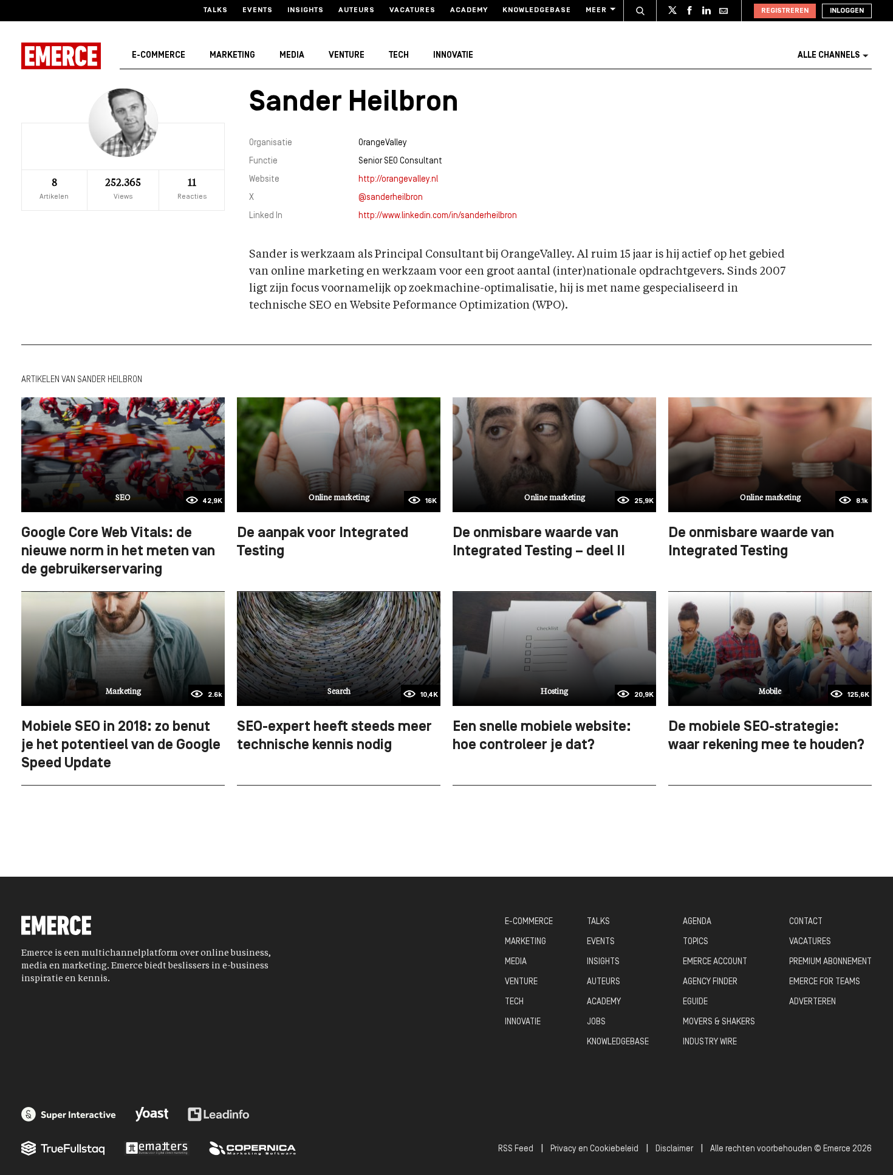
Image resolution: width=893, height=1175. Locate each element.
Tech (399, 55)
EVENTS (601, 942)
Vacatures (412, 10)
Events (257, 10)
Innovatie (453, 55)
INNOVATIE (523, 1022)
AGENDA (697, 922)
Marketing (232, 55)
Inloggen (847, 11)
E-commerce (158, 55)
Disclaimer (674, 1149)
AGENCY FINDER (710, 982)
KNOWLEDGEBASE (618, 1042)
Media (291, 55)
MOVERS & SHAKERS (719, 1022)
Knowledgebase (536, 10)
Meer (596, 10)
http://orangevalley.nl (398, 179)
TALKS (598, 922)
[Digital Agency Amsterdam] (68, 1114)
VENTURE (521, 982)
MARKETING (525, 942)
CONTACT (806, 922)
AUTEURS (603, 982)
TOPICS (695, 942)
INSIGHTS (603, 962)
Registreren (785, 11)
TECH (514, 1002)
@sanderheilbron (390, 197)
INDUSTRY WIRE (710, 1042)
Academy (469, 10)
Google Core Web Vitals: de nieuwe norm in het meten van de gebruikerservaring (118, 551)
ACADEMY (604, 1002)
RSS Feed (515, 1149)
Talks (216, 10)
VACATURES (810, 942)
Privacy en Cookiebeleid (594, 1149)
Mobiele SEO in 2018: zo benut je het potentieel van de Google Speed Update (121, 745)
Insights (305, 10)
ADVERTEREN (812, 1002)
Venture (346, 55)
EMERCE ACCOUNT (715, 962)
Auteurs (356, 10)
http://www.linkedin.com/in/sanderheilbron (437, 216)
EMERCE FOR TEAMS (824, 982)
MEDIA (516, 962)
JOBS (596, 1022)
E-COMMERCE (529, 922)
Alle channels (829, 55)
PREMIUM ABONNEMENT (830, 962)
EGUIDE (695, 1002)
